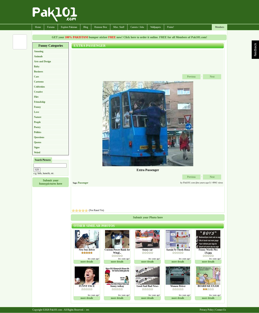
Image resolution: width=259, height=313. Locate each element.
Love (36, 112)
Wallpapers (155, 27)
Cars (36, 76)
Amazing (38, 51)
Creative (38, 91)
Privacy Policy (207, 309)
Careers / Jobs (137, 27)
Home (38, 27)
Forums (51, 27)
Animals (38, 56)
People (37, 122)
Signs (37, 147)
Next (212, 76)
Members (219, 27)
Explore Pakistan (69, 27)
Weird (37, 152)
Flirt (36, 96)
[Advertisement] (152, 12)
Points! (170, 27)
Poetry (37, 127)
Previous (191, 76)
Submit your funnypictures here (50, 182)
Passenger (83, 182)
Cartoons (39, 81)
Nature (37, 117)
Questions (39, 137)
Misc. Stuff (118, 27)
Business (38, 71)
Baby (36, 66)
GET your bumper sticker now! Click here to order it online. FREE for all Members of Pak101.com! (129, 37)
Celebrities (39, 86)
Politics (37, 132)
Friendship (39, 101)
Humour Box (100, 27)
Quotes (37, 142)
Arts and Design (42, 61)
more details (87, 261)
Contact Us (220, 309)
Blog (85, 27)
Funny (37, 107)
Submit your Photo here (148, 217)
